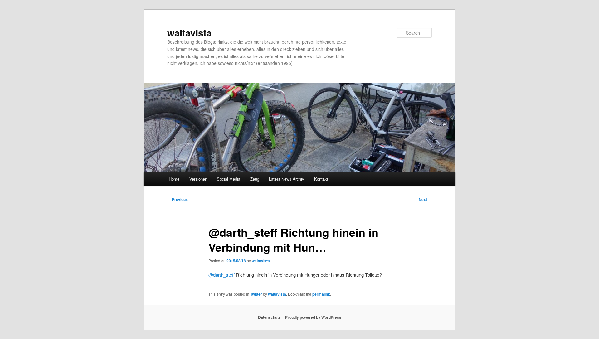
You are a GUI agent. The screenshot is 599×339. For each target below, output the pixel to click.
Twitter (256, 294)
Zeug (254, 179)
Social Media (228, 179)
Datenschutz (269, 317)
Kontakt (321, 179)
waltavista (189, 32)
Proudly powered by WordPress (313, 317)
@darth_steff (221, 274)
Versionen (198, 179)
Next (425, 199)
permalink (321, 294)
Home (174, 179)
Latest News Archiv (286, 179)
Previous (177, 199)
